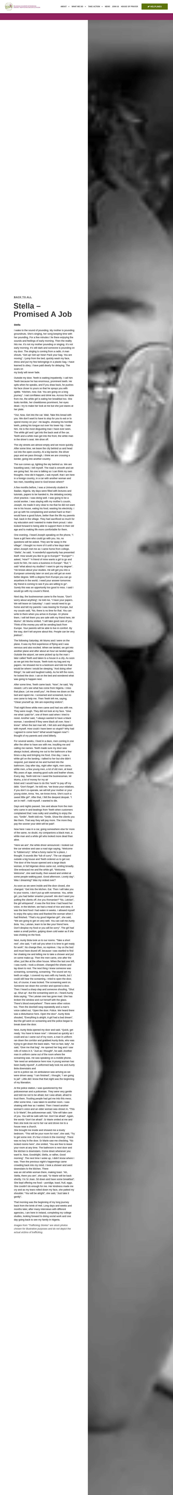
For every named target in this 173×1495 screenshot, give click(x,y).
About (64, 7)
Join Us (115, 7)
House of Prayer (129, 7)
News (107, 7)
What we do (77, 7)
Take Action (94, 7)
